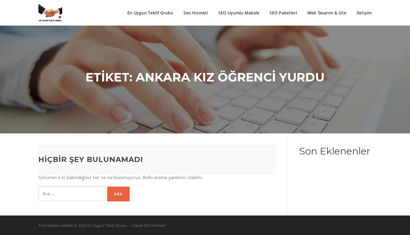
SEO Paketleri (283, 13)
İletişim (364, 13)
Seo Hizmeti (195, 13)
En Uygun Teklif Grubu (150, 13)
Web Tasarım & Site (326, 13)
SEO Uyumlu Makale (238, 13)
